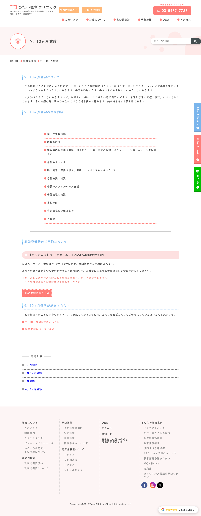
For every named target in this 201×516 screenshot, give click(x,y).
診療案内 (29, 433)
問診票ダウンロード (76, 443)
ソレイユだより (73, 470)
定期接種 (69, 433)
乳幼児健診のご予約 (37, 293)
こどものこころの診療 (157, 433)
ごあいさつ (71, 19)
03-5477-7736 (172, 10)
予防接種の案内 (73, 428)
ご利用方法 (70, 459)
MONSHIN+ (151, 463)
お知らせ (107, 434)
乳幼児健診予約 (33, 463)
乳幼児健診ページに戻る (39, 329)
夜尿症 (148, 468)
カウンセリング (33, 438)
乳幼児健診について (36, 468)
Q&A (166, 19)
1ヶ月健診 (31, 365)
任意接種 (69, 438)
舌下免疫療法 (152, 443)
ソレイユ (69, 454)
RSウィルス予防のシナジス (160, 453)
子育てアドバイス (154, 428)
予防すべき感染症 (154, 448)
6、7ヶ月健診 (33, 389)
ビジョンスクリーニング (39, 443)
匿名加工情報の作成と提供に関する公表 (115, 440)
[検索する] (196, 41)
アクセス (185, 19)
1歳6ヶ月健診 (33, 373)
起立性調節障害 (153, 438)
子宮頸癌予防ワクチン (157, 458)
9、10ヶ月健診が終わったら (42, 322)
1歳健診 (30, 381)
